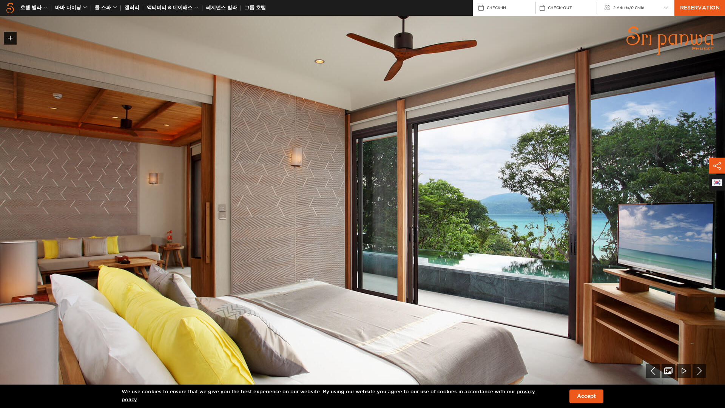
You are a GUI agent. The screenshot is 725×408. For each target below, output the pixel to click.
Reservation (700, 8)
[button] (653, 371)
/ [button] (629, 8)
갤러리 (132, 8)
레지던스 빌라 (221, 8)
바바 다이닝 (68, 8)
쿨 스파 (103, 8)
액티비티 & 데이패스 (170, 8)
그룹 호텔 (255, 8)
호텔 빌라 (31, 8)
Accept (586, 396)
